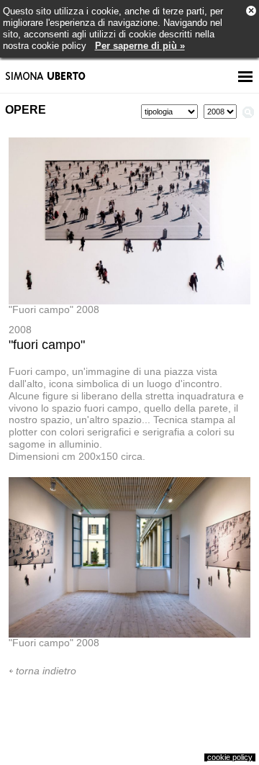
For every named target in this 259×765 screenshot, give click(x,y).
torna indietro (46, 670)
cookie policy (230, 757)
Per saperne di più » (140, 45)
